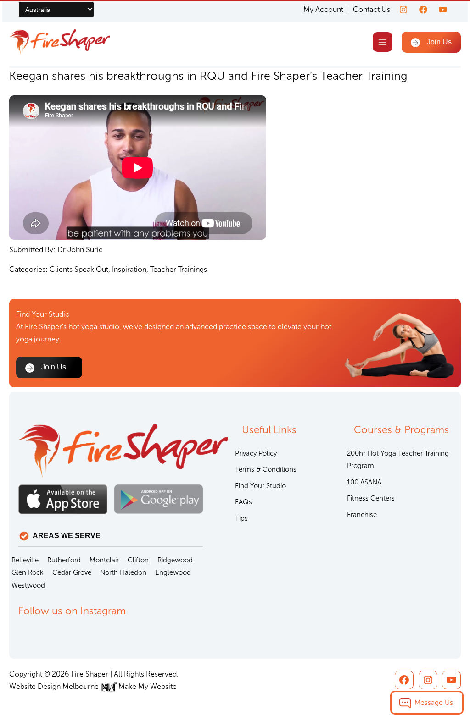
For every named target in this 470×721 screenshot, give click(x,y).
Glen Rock (27, 572)
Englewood (173, 572)
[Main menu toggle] (382, 42)
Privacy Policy (256, 453)
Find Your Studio (260, 486)
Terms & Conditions (266, 469)
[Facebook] (423, 10)
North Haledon (123, 572)
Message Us (433, 702)
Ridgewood (175, 560)
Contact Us (371, 9)
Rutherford (64, 560)
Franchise (362, 515)
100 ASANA (364, 482)
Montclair (104, 560)
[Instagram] (403, 10)
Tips (241, 518)
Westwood (28, 585)
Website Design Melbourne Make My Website (93, 686)
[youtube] (443, 10)
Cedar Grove (71, 572)
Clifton (138, 560)
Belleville (25, 560)
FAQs (243, 502)
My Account (323, 9)
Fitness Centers (371, 498)
